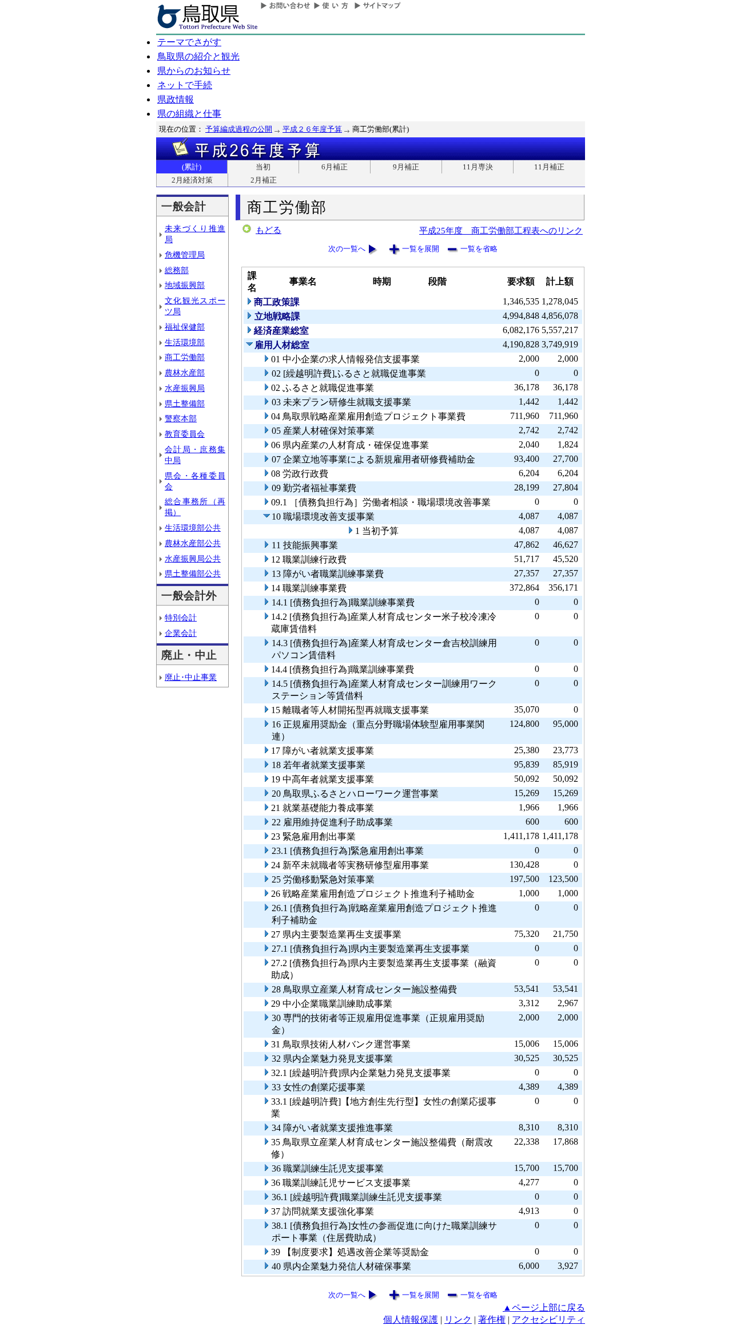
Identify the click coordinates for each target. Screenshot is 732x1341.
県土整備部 (185, 403)
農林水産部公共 (193, 543)
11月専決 (478, 167)
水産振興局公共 (193, 558)
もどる (268, 230)
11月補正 (549, 167)
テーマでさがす (189, 42)
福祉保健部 (185, 326)
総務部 (177, 270)
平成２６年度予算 (312, 129)
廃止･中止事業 (191, 677)
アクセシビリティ (548, 1319)
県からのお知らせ (193, 71)
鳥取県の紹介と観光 (198, 56)
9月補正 (406, 167)
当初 (263, 167)
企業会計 (181, 633)
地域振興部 (185, 285)
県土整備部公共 (193, 573)
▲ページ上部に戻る (544, 1307)
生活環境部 (185, 342)
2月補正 (263, 180)
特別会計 (181, 617)
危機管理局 (185, 254)
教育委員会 (185, 433)
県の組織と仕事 (189, 113)
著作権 (492, 1319)
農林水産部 (185, 372)
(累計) (191, 167)
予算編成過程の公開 (238, 129)
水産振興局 (185, 388)
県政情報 (175, 99)
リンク (458, 1319)
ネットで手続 (184, 85)
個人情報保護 (410, 1319)
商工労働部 (185, 357)
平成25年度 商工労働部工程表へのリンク (501, 230)
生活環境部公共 (193, 527)
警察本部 (181, 418)
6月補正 (334, 167)
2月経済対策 (192, 180)
